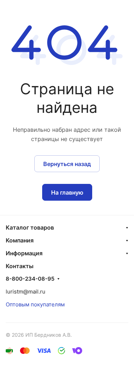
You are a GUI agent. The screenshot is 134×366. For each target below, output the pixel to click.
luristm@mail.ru (25, 291)
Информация (24, 253)
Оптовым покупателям (35, 304)
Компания (20, 240)
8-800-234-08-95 (30, 279)
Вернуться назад (67, 163)
